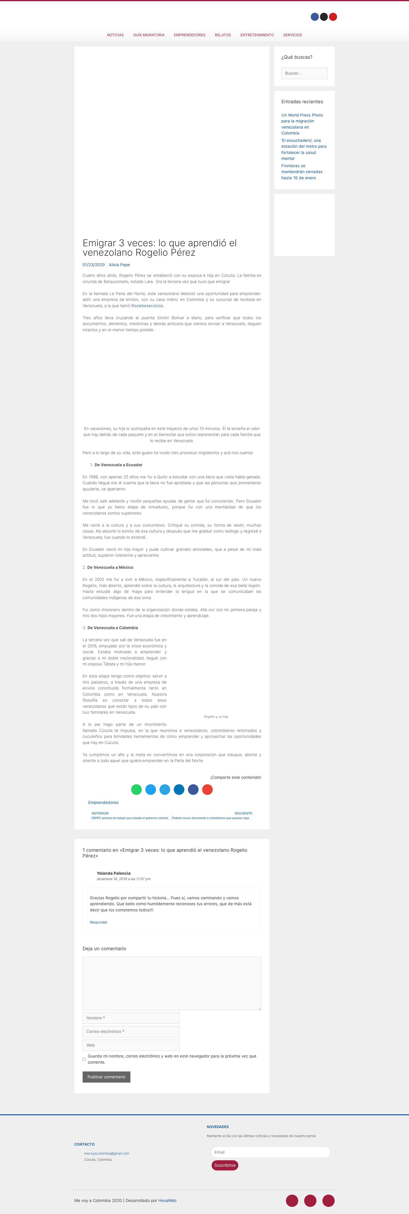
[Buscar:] (304, 73)
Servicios (292, 35)
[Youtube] (333, 17)
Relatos (223, 35)
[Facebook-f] (315, 17)
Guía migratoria (148, 35)
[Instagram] (324, 17)
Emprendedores (189, 35)
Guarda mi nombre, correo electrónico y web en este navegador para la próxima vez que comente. (172, 1059)
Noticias (115, 35)
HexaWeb (167, 1200)
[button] (136, 789)
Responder (98, 922)
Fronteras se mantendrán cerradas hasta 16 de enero (302, 171)
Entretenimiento (257, 35)
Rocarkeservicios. (147, 305)
